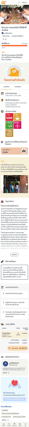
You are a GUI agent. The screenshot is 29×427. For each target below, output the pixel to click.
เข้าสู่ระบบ (24, 2)
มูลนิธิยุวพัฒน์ (8, 33)
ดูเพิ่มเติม (14, 254)
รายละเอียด (6, 86)
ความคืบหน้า (18, 86)
